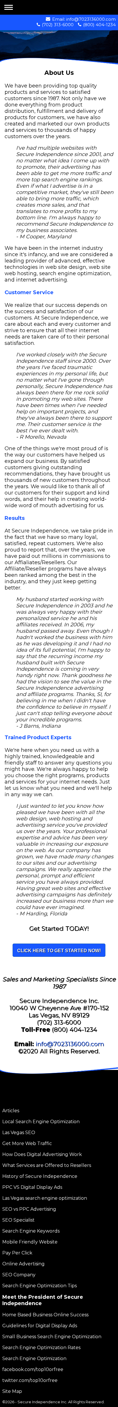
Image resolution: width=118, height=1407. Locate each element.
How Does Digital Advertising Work (42, 1154)
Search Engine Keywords (31, 1231)
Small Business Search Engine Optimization (51, 1336)
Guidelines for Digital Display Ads (39, 1325)
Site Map (12, 1391)
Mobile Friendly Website (30, 1242)
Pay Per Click (17, 1253)
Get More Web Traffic (27, 1143)
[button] (9, 7)
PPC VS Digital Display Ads (32, 1187)
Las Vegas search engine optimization (44, 1198)
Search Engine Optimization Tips (39, 1285)
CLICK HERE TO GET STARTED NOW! (59, 950)
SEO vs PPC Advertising (29, 1209)
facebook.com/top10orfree (32, 1369)
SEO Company (19, 1274)
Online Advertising (23, 1264)
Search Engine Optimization (34, 1358)
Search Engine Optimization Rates (41, 1347)
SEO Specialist (18, 1220)
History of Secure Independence (39, 1176)
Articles (10, 1110)
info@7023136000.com (91, 19)
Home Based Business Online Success (45, 1314)
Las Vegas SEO (18, 1132)
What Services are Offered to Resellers (46, 1165)
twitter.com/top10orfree (30, 1380)
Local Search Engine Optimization (41, 1121)
